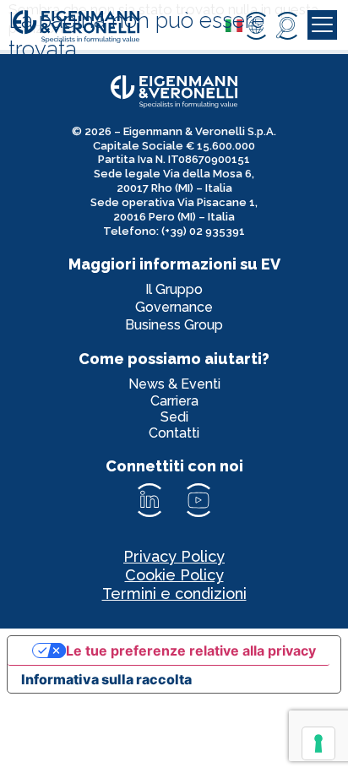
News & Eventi (174, 384)
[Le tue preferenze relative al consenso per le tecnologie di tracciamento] (318, 743)
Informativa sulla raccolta (106, 679)
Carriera (174, 401)
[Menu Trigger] (322, 25)
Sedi (174, 417)
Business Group (174, 325)
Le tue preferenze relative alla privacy (191, 650)
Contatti (174, 433)
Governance (174, 307)
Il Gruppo (174, 289)
